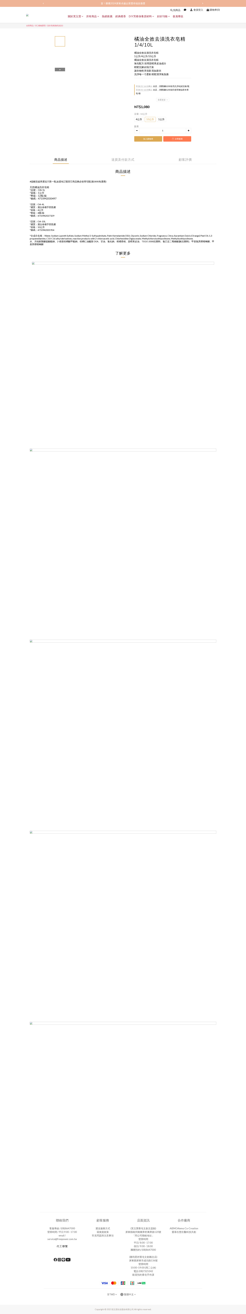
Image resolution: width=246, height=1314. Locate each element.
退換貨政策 (103, 1231)
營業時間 (143, 1239)
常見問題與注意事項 (103, 1235)
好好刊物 (162, 16)
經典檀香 (120, 16)
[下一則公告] (202, 3)
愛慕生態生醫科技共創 (184, 1231)
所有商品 (91, 16)
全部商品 (30, 25)
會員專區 (178, 16)
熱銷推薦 (107, 16)
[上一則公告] (43, 3)
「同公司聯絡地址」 (143, 1235)
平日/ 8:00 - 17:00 (143, 1242)
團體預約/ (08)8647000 (143, 1249)
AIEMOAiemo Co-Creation (184, 1228)
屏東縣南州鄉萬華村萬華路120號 (143, 1231)
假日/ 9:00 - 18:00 (143, 1246)
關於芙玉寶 (74, 16)
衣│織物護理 (40, 25)
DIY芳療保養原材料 (140, 16)
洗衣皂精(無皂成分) (55, 25)
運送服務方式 (103, 1228)
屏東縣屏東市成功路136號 (143, 1260)
